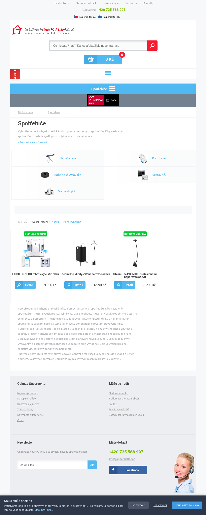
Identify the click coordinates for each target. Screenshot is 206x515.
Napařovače (68, 158)
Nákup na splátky (26, 398)
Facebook (132, 470)
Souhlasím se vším (187, 505)
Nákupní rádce (112, 3)
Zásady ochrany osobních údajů (126, 415)
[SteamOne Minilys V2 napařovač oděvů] (85, 252)
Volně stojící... (67, 191)
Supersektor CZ (87, 16)
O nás (20, 420)
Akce (15, 74)
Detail (29, 285)
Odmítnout (138, 505)
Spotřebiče (54, 112)
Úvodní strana (61, 3)
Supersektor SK (112, 16)
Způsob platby (25, 409)
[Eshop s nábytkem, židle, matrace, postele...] (43, 30)
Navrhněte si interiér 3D (30, 415)
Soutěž (113, 404)
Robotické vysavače (67, 175)
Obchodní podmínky (86, 3)
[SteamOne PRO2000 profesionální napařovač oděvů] (135, 252)
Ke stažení (131, 3)
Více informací (43, 509)
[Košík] (103, 59)
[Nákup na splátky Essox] (103, 100)
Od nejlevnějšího (72, 222)
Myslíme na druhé (119, 409)
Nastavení (160, 505)
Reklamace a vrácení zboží (124, 398)
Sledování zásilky (118, 393)
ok (92, 465)
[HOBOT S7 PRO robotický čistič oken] (36, 252)
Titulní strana (25, 112)
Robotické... (160, 158)
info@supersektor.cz (122, 459)
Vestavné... (159, 175)
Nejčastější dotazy (27, 393)
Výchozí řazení (39, 222)
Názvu (55, 222)
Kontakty (148, 3)
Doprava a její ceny (28, 404)
